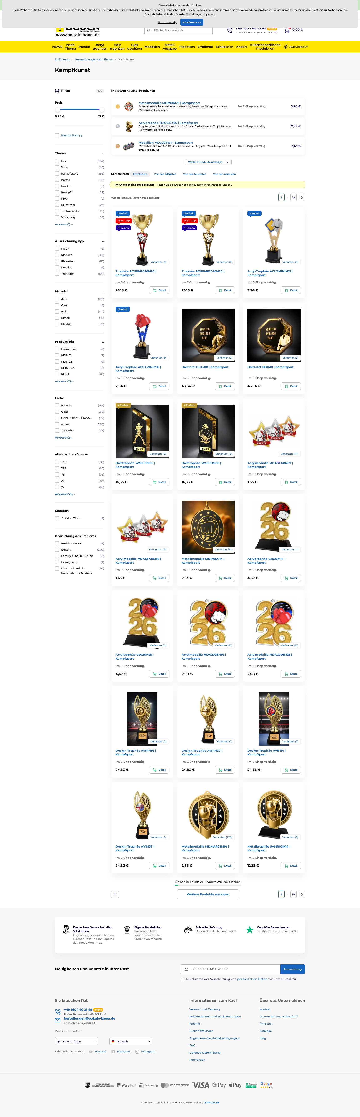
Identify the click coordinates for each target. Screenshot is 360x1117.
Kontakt (194, 1023)
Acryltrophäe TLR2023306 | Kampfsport (168, 123)
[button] (208, 162)
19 (293, 197)
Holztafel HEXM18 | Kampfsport (205, 367)
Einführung (62, 59)
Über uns (266, 1023)
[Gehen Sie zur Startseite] (79, 30)
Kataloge (266, 1030)
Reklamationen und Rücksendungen (215, 1016)
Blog (263, 1038)
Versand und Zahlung (204, 1009)
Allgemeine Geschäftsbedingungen (214, 1038)
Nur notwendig (167, 22)
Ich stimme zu (191, 22)
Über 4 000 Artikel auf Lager (216, 931)
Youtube (100, 1051)
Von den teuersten (194, 174)
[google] (267, 1085)
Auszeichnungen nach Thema (93, 59)
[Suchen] (149, 30)
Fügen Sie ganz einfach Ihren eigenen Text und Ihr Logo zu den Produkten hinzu (93, 938)
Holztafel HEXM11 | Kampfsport (271, 367)
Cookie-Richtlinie (312, 9)
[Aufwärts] (115, 894)
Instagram (148, 1051)
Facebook (123, 1051)
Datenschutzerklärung (205, 1052)
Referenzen (197, 1059)
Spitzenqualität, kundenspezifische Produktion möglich (148, 934)
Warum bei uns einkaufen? (279, 1016)
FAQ (192, 1045)
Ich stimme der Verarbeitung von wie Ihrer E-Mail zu (241, 979)
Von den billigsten (165, 174)
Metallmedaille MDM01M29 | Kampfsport (169, 103)
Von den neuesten (224, 174)
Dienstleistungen (201, 1030)
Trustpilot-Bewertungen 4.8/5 (277, 931)
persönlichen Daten (252, 979)
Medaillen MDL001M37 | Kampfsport (166, 142)
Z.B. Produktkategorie (169, 30)
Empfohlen (140, 174)
